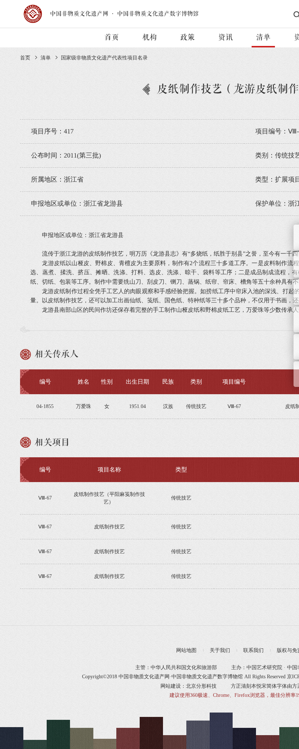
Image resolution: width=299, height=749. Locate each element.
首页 (111, 38)
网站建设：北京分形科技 (188, 686)
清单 (263, 38)
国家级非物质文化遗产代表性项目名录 (104, 58)
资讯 (225, 38)
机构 (149, 38)
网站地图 (186, 650)
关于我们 (220, 650)
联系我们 (253, 650)
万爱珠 (83, 406)
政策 (187, 38)
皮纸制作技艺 (109, 526)
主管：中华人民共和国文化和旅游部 (176, 667)
